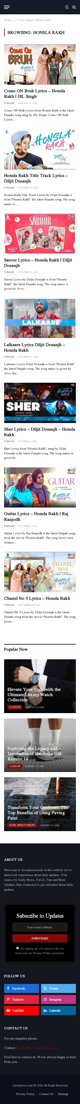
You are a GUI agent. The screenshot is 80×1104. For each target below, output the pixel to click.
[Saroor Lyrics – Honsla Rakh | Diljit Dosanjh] (40, 234)
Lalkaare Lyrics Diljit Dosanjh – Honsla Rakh (34, 347)
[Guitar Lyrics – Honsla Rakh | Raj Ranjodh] (40, 487)
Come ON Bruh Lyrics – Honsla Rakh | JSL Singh (34, 93)
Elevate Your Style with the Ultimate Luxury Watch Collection (34, 694)
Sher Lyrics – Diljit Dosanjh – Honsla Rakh (39, 432)
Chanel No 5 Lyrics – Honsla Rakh (37, 598)
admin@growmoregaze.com (38, 1047)
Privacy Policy (41, 953)
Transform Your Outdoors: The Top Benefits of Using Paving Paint (38, 812)
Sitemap (63, 1094)
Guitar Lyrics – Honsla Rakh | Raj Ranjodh (36, 516)
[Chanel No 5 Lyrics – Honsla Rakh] (40, 572)
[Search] (74, 7)
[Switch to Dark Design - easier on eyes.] (67, 7)
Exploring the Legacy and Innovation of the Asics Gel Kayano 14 (34, 753)
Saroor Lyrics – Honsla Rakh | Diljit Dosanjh (38, 263)
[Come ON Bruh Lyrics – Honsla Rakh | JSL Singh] (40, 64)
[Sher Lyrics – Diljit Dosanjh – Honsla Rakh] (40, 403)
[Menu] (6, 7)
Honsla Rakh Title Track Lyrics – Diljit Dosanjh (36, 178)
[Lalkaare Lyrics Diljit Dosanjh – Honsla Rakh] (40, 318)
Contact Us (46, 1094)
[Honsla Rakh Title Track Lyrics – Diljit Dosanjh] (40, 149)
